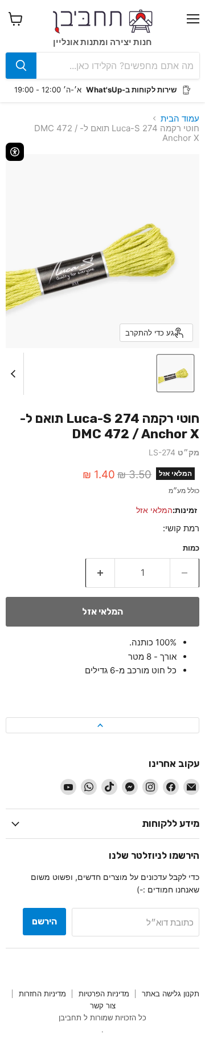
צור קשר (103, 1005)
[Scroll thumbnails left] (15, 374)
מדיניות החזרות (42, 993)
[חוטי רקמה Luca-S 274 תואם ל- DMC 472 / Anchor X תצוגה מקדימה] (175, 373)
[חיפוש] (21, 65)
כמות (191, 548)
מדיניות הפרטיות (104, 993)
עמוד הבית (180, 118)
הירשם (44, 921)
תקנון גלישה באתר (170, 993)
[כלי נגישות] (15, 152)
